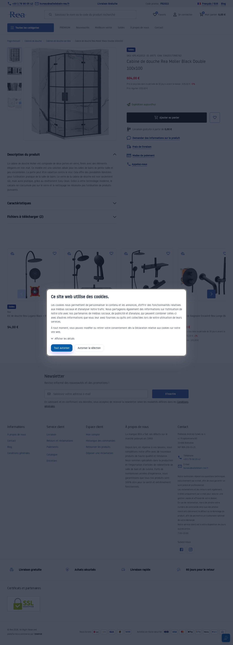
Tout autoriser (62, 348)
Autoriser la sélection (89, 348)
